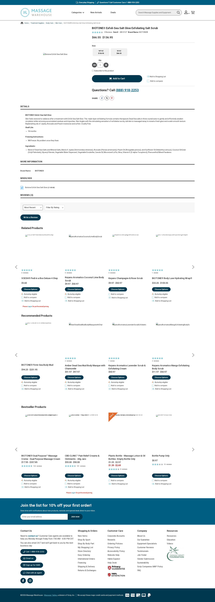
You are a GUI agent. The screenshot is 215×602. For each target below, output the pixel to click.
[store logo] (36, 12)
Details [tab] (24, 106)
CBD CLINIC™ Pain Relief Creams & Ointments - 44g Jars (82, 457)
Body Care (49, 23)
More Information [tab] (31, 161)
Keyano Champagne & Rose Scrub (125, 278)
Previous (16, 267)
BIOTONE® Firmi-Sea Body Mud (37, 365)
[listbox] (143, 52)
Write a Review (31, 217)
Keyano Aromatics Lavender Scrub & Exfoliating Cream (127, 367)
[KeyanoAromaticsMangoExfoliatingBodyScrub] (173, 339)
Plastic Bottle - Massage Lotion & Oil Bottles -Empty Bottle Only (126, 457)
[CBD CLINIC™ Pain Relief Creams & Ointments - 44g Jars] (86, 433)
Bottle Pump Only (160, 455)
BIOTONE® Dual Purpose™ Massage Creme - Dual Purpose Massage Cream (40, 457)
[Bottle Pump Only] (173, 433)
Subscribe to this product (104, 71)
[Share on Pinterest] (112, 98)
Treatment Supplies (37, 23)
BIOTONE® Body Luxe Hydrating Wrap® (172, 278)
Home (27, 23)
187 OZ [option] (101, 52)
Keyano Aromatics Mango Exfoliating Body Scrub (170, 367)
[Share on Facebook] (102, 98)
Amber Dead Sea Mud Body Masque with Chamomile (85, 367)
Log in (30, 306)
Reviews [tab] (26, 195)
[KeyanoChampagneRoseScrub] (129, 251)
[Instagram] (30, 580)
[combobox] (159, 13)
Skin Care (58, 23)
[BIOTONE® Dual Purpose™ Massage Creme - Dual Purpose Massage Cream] (42, 433)
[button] (187, 13)
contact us (33, 536)
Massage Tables (50, 595)
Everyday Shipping (86, 2)
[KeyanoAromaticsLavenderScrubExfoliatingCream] (129, 339)
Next (193, 267)
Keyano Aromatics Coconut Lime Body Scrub (84, 279)
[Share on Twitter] (107, 98)
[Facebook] (23, 580)
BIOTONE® (143, 32)
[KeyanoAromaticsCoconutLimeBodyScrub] (86, 251)
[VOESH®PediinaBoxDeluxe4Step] (42, 251)
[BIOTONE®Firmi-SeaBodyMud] (42, 339)
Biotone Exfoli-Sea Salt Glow (36, 187)
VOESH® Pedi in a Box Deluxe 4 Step (39, 278)
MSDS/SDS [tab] (26, 178)
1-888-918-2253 (132, 2)
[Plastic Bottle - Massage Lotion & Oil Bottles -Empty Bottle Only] (129, 433)
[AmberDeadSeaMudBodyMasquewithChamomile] (86, 339)
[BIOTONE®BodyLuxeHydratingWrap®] (173, 251)
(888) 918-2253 (127, 90)
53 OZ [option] (119, 52)
